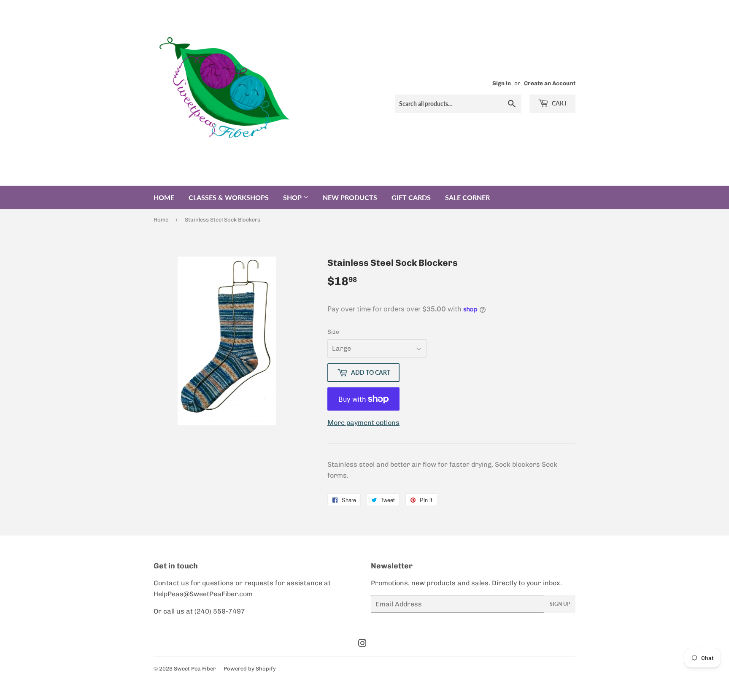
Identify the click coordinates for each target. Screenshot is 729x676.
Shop (293, 197)
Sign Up (560, 604)
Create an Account (549, 83)
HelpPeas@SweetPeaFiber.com (203, 594)
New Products (350, 197)
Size (333, 331)
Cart (559, 103)
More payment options (363, 423)
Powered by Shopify (250, 668)
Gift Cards (411, 197)
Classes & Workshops (229, 197)
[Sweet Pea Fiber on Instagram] (362, 644)
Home (164, 197)
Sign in (501, 83)
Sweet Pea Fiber (195, 668)
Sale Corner (467, 197)
